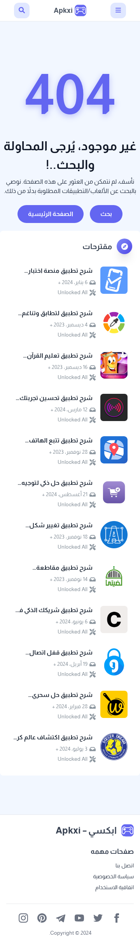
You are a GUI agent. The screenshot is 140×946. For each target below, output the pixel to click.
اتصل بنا (125, 865)
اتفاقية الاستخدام (114, 887)
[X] (98, 918)
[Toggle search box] (22, 10)
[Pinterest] (42, 918)
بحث (106, 214)
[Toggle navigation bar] (118, 10)
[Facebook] (116, 918)
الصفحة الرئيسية (50, 214)
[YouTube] (79, 918)
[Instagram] (23, 918)
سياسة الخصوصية (113, 876)
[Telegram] (60, 918)
